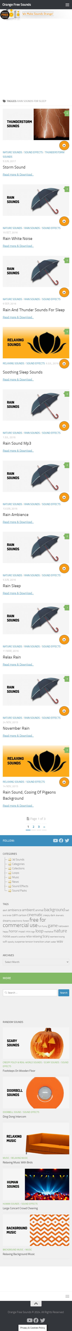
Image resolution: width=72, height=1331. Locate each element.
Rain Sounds (32, 228)
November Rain (16, 728)
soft (5, 941)
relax (29, 936)
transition (39, 941)
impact (21, 931)
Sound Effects (33, 152)
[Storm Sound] (36, 124)
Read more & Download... (18, 174)
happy (5, 931)
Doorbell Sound (12, 1112)
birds (9, 915)
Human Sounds (11, 1204)
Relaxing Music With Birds (18, 1162)
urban (47, 941)
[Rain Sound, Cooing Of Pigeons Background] (36, 761)
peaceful (14, 936)
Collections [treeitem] (18, 868)
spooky (11, 941)
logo (33, 932)
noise (6, 936)
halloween (63, 926)
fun (40, 926)
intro (28, 931)
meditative (48, 932)
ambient (28, 910)
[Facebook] (61, 840)
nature (60, 931)
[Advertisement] (36, 59)
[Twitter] (67, 840)
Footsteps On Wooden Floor (19, 1070)
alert (5, 910)
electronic (17, 920)
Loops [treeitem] (15, 873)
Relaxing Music (19, 1158)
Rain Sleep (12, 585)
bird (4, 915)
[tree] (36, 875)
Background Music (13, 1249)
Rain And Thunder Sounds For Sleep (34, 310)
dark (52, 915)
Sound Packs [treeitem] (19, 890)
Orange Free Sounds (16, 4)
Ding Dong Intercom (14, 1116)
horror (13, 931)
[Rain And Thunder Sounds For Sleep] (36, 271)
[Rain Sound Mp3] (36, 405)
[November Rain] (36, 690)
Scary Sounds (51, 1062)
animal (39, 910)
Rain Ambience (15, 514)
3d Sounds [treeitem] (18, 859)
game (53, 925)
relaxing (37, 936)
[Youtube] (55, 840)
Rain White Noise (17, 238)
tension (29, 941)
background (54, 909)
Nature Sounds (12, 152)
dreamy (7, 920)
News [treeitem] (15, 881)
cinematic (34, 914)
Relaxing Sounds (13, 363)
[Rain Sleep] (36, 547)
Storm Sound (14, 167)
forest (26, 920)
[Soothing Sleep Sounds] (36, 342)
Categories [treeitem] (18, 864)
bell (67, 910)
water (53, 941)
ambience (14, 910)
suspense (20, 941)
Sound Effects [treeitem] (20, 886)
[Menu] (67, 4)
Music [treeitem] (15, 877)
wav (60, 941)
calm (15, 915)
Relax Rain (12, 657)
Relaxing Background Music (19, 1254)
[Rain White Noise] (36, 200)
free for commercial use (24, 922)
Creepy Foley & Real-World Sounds (22, 1062)
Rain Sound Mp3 (17, 443)
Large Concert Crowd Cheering (20, 1208)
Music (6, 1158)
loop (39, 930)
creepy (46, 915)
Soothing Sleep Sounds (22, 372)
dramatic (60, 915)
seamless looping (57, 937)
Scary (45, 936)
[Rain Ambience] (36, 476)
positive (22, 937)
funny (44, 926)
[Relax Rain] (36, 618)
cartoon (22, 915)
